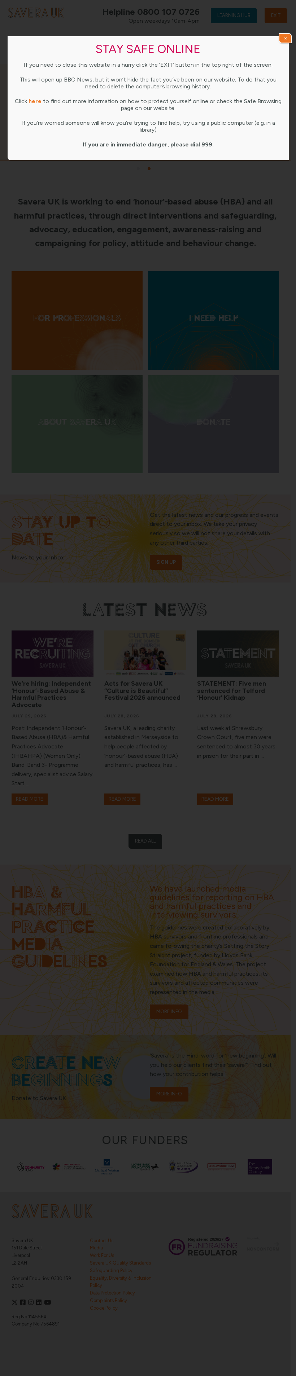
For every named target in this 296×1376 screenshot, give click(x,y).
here (35, 101)
